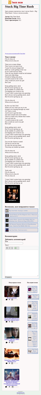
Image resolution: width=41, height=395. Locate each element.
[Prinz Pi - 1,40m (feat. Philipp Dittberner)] (11, 333)
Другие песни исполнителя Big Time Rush (15, 53)
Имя (6, 241)
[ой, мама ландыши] (11, 291)
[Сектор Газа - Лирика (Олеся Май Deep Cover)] (11, 353)
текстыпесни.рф (20, 392)
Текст (7, 245)
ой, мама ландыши (12, 297)
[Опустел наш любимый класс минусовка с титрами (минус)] (11, 312)
